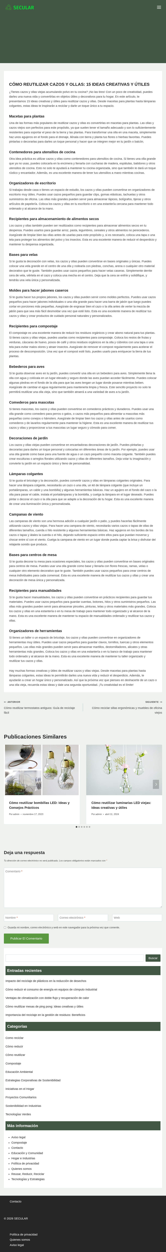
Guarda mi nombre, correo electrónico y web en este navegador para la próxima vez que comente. (64, 927)
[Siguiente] (156, 784)
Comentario (13, 871)
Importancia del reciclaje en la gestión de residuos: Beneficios (45, 1015)
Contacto (17, 1147)
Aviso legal (18, 1137)
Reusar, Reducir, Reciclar (27, 1174)
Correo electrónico (72, 917)
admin (16, 814)
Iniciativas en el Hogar (20, 1089)
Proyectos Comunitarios (21, 1097)
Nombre (11, 917)
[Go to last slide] (10, 784)
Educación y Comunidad (27, 1153)
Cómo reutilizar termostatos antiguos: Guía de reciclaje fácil (39, 707)
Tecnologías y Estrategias (28, 1179)
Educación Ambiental (19, 1072)
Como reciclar (15, 1038)
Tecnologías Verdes (18, 1114)
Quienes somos (21, 1168)
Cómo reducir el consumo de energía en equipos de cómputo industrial (51, 989)
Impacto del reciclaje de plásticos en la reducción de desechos (46, 981)
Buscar (153, 958)
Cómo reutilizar (15, 1055)
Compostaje (13, 1063)
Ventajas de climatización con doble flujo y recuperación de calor (47, 998)
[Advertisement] (83, 38)
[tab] (76, 827)
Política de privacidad (25, 1163)
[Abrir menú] (159, 7)
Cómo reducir (14, 1046)
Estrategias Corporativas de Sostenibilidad (33, 1080)
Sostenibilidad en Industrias (23, 1105)
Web (117, 917)
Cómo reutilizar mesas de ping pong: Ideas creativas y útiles (44, 1006)
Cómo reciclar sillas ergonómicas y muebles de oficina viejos (127, 707)
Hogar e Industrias (23, 1158)
